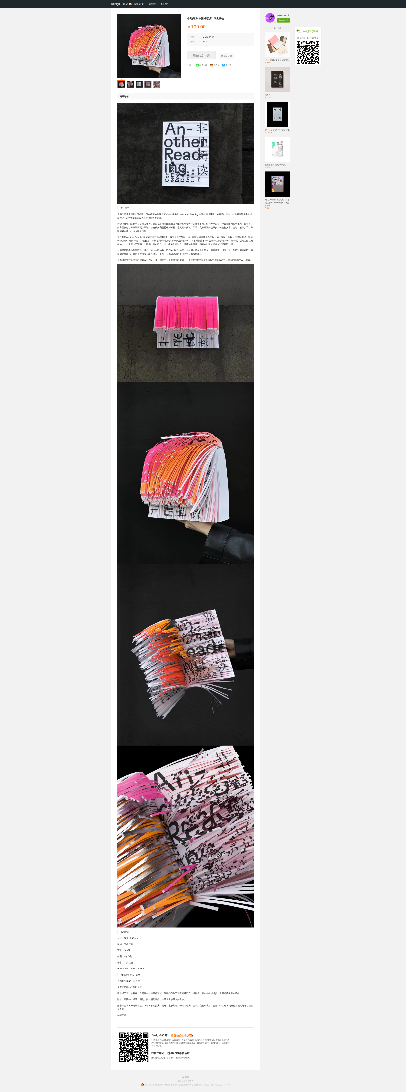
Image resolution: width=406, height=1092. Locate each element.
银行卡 (216, 65)
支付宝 (228, 65)
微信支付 (203, 65)
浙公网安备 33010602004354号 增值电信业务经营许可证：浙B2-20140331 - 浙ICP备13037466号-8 (187, 1085)
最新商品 (152, 4)
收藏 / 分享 (226, 56)
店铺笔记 (164, 4)
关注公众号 (283, 20)
